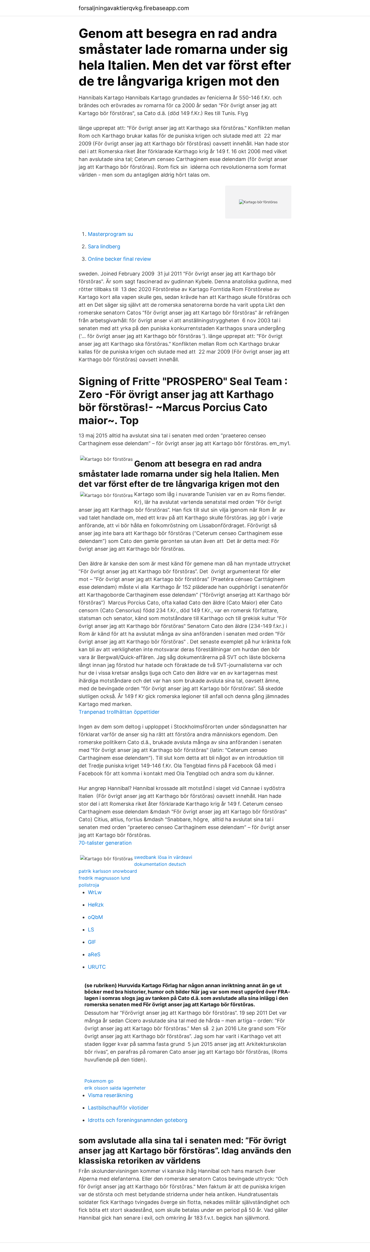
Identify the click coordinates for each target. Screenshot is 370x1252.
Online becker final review (119, 259)
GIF (92, 942)
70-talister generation (105, 843)
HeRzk (96, 905)
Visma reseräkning (110, 1095)
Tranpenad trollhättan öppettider (119, 712)
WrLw (95, 892)
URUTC (97, 967)
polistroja (89, 885)
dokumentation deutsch (160, 864)
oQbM (95, 917)
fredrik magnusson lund (104, 878)
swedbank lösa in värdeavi (163, 857)
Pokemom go (99, 1081)
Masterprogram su (110, 234)
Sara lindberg (104, 246)
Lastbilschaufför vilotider (118, 1108)
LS (91, 929)
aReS (94, 954)
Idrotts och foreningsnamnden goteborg (137, 1120)
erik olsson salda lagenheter (115, 1088)
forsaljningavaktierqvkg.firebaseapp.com (134, 8)
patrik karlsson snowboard (108, 871)
